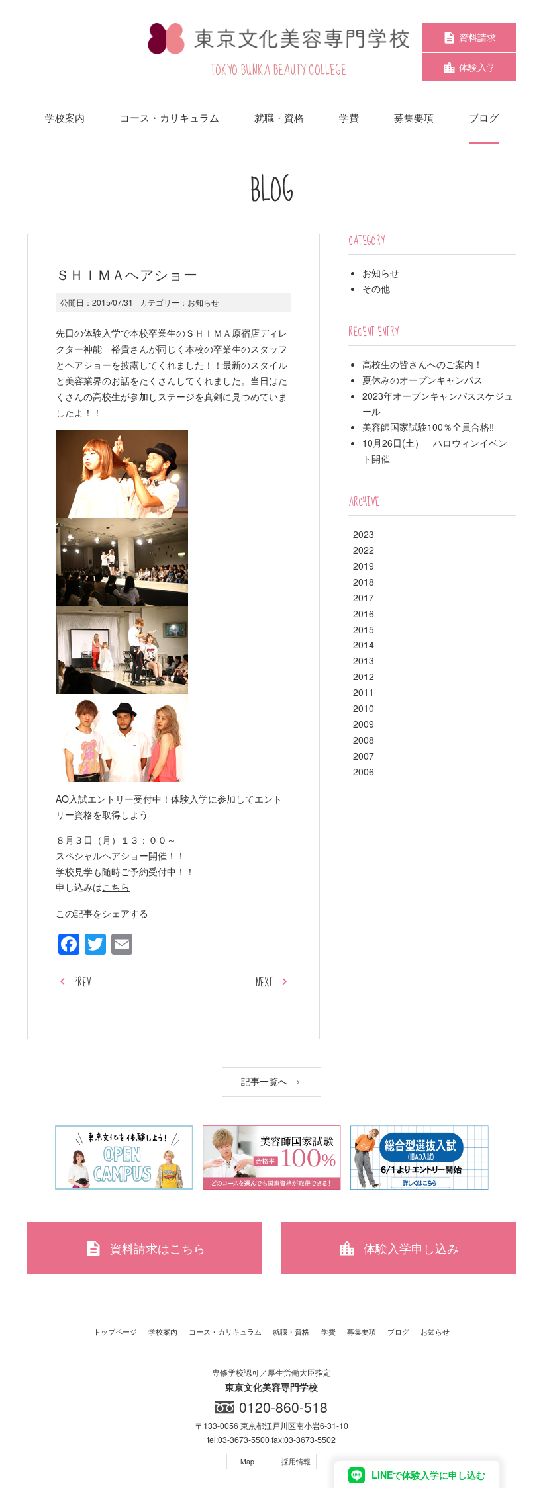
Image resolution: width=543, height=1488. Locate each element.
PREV (82, 983)
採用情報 (296, 1461)
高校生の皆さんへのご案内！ (422, 364)
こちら (116, 886)
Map (247, 1461)
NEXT (264, 983)
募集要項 (361, 1331)
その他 (376, 288)
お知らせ (203, 302)
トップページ (115, 1331)
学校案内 (162, 1331)
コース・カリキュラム (225, 1331)
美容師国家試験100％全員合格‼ (428, 426)
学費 (328, 1331)
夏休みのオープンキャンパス (422, 379)
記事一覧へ (265, 1081)
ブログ (398, 1331)
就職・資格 (291, 1331)
